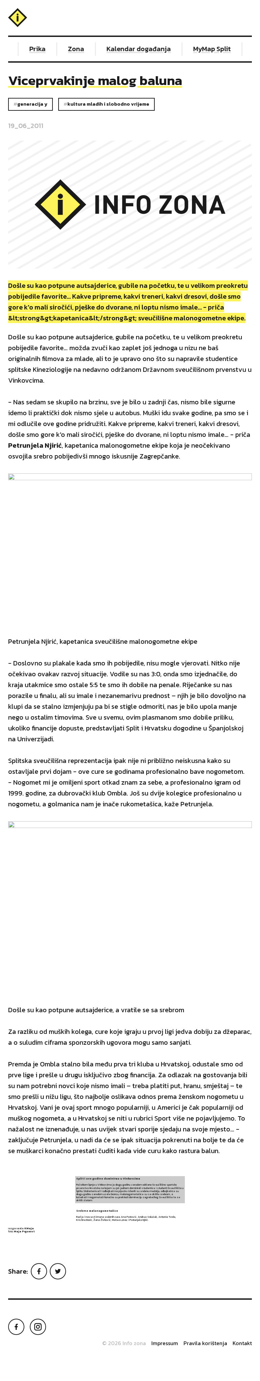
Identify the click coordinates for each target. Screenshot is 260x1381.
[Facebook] (39, 1271)
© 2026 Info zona (124, 1343)
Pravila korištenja (205, 1343)
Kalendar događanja (134, 48)
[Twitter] (58, 1271)
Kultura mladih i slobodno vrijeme (108, 104)
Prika (32, 48)
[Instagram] (38, 1327)
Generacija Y (32, 104)
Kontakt (242, 1343)
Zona (71, 48)
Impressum (164, 1343)
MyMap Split (207, 48)
